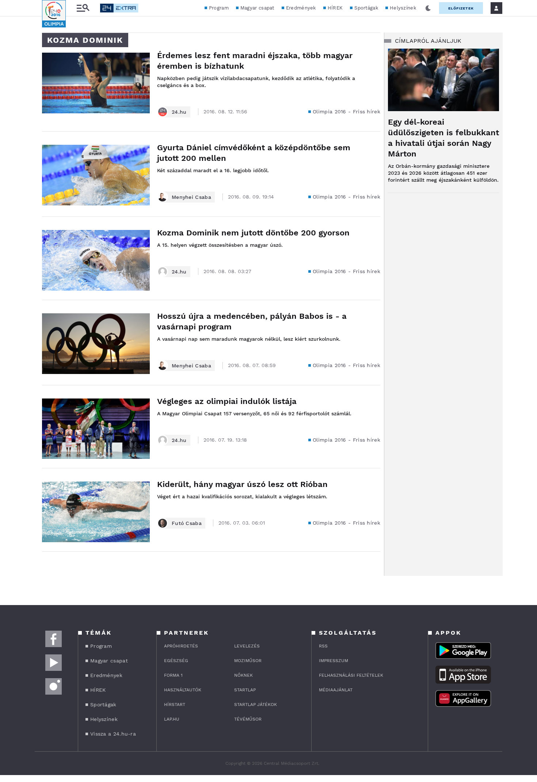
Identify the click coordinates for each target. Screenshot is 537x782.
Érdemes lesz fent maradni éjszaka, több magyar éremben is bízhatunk (255, 61)
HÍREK (335, 8)
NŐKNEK (243, 675)
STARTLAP (245, 689)
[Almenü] (83, 8)
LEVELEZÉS (247, 646)
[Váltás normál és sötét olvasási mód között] (428, 8)
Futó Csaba (187, 523)
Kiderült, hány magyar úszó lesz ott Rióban (242, 484)
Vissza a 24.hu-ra (113, 734)
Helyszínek (403, 8)
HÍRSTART (174, 704)
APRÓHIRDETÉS (181, 646)
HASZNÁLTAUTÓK (182, 689)
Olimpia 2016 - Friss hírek (346, 111)
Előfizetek (461, 8)
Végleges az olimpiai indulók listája (227, 401)
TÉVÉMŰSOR (248, 719)
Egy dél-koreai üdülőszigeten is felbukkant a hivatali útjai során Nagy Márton (443, 137)
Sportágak (366, 8)
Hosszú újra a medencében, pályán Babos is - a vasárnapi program (252, 321)
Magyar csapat (257, 8)
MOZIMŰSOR (248, 660)
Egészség (176, 660)
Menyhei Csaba (191, 197)
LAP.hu (171, 719)
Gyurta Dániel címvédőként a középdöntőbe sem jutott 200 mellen (253, 153)
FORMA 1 (173, 675)
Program (219, 8)
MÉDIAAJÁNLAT (336, 689)
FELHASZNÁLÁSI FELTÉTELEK (351, 675)
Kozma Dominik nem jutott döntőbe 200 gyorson (253, 232)
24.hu (179, 112)
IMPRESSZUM (333, 660)
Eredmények (301, 8)
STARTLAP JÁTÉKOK (255, 704)
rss (323, 646)
